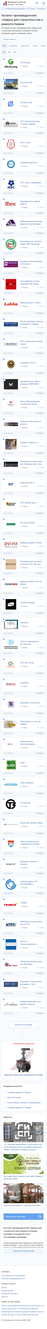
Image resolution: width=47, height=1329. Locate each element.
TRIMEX (23, 903)
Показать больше (23, 1025)
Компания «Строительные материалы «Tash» (31, 982)
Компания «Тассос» (28, 363)
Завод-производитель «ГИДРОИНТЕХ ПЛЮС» (30, 842)
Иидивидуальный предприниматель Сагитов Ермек (31, 222)
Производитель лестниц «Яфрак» (30, 722)
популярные (25, 46)
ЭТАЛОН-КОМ (26, 103)
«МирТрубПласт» (27, 483)
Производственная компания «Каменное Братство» (31, 462)
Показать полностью (23, 1251)
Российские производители (15, 9)
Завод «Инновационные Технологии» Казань (30, 402)
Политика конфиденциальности (13, 1278)
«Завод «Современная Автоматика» (29, 642)
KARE (22, 763)
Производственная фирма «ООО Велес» (31, 262)
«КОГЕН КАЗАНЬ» (27, 603)
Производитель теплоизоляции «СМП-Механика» (31, 242)
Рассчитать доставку (15, 1217)
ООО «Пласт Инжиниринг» (31, 183)
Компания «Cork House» (30, 703)
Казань (32, 9)
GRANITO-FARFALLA (29, 443)
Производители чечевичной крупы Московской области (22, 1312)
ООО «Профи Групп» (28, 503)
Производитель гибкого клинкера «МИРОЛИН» (30, 382)
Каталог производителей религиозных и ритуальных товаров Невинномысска (23, 1305)
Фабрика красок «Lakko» (30, 303)
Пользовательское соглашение (13, 1275)
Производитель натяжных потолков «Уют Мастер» (31, 562)
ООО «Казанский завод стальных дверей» (30, 122)
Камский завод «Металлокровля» (27, 742)
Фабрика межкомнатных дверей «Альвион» (30, 1002)
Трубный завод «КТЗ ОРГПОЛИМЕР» (29, 882)
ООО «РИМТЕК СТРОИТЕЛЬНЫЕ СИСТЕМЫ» (30, 282)
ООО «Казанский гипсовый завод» (31, 342)
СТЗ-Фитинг (25, 803)
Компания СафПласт (29, 163)
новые (35, 46)
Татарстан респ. (28, 9)
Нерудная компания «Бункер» (28, 862)
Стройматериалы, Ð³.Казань (19, 1092)
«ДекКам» (24, 683)
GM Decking (25, 63)
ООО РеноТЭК (26, 83)
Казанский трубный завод (31, 823)
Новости (4, 1297)
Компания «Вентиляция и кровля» (30, 422)
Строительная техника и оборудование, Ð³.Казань (25, 1103)
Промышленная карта (9, 1293)
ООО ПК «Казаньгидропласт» (29, 942)
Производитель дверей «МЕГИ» (30, 202)
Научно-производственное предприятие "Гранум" (31, 322)
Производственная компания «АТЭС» (31, 922)
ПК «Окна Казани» (27, 523)
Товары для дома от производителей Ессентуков (19, 1315)
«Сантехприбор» (27, 783)
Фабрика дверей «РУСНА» (31, 543)
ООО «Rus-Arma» (27, 663)
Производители (7, 1290)
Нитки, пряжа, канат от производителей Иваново (19, 1308)
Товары (4, 1287)
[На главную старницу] (2, 9)
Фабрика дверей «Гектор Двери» (30, 582)
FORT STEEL (25, 143)
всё (4, 46)
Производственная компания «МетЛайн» (31, 962)
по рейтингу (13, 46)
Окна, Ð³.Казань (14, 1097)
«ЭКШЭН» (24, 623)
